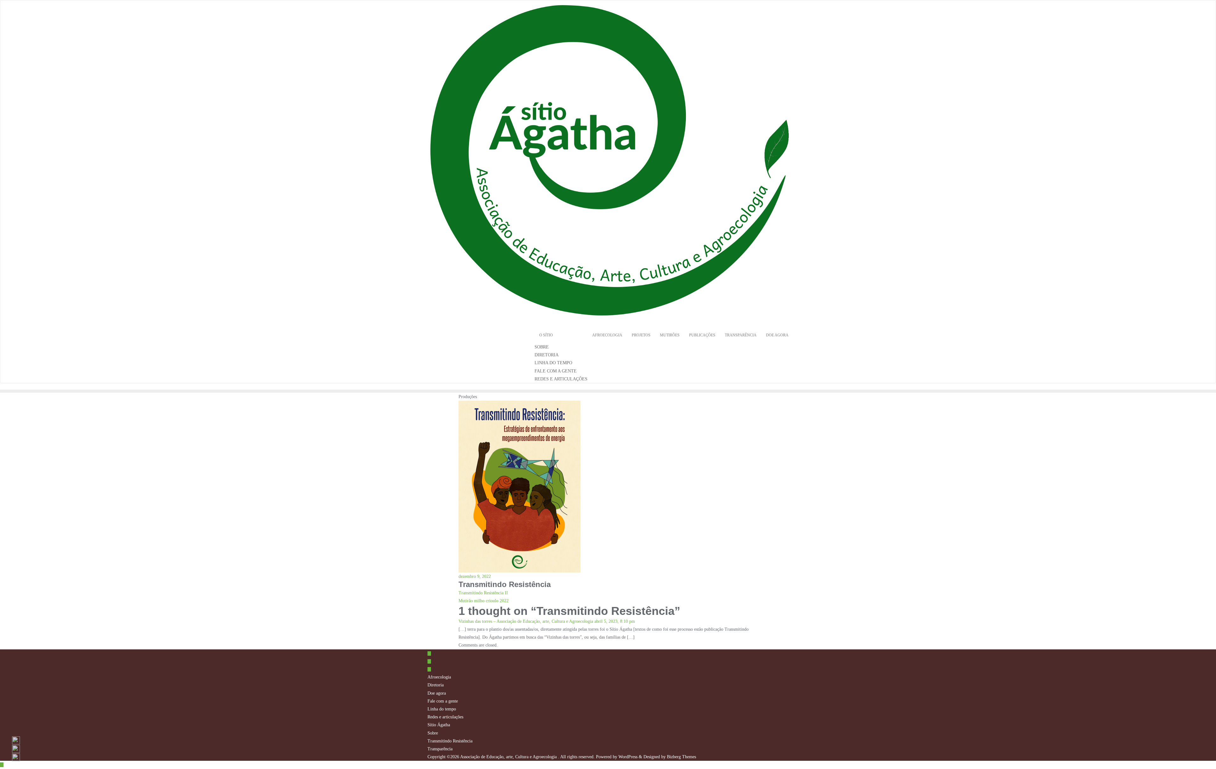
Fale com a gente (443, 701)
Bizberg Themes (681, 756)
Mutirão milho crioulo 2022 (484, 600)
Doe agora (437, 693)
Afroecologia (439, 677)
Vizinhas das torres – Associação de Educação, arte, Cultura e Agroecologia (526, 621)
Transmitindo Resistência (450, 741)
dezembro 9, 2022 (475, 576)
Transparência (440, 749)
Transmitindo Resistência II (483, 593)
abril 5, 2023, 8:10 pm (614, 621)
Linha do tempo (442, 709)
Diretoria (436, 685)
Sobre (433, 733)
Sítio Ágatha (439, 724)
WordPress (627, 756)
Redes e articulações (445, 717)
